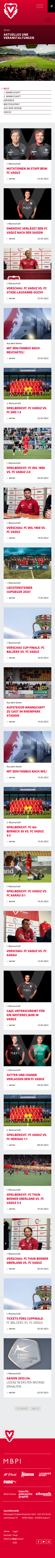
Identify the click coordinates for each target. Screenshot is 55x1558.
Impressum (18, 1539)
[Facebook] (38, 1541)
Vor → (35, 1408)
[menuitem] (50, 18)
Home (6, 1531)
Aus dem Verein (13, 108)
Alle (6, 88)
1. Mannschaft (12, 92)
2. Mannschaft (12, 96)
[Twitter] (44, 1541)
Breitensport (12, 104)
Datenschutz (10, 1539)
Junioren (9, 100)
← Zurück (22, 1408)
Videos (7, 112)
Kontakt (8, 1535)
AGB (15, 1542)
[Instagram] (49, 1541)
